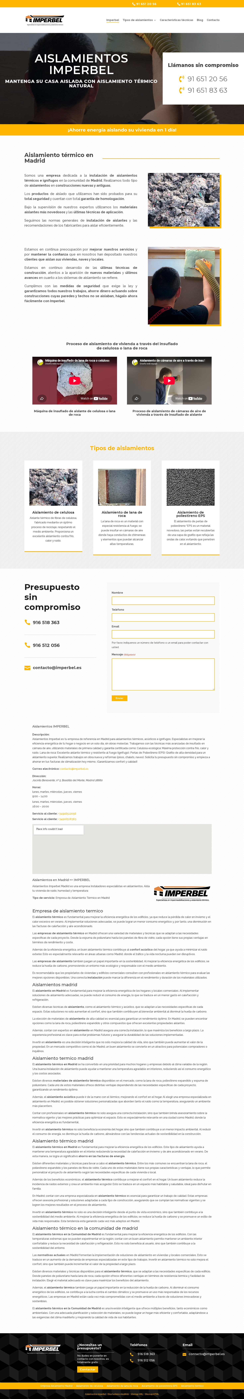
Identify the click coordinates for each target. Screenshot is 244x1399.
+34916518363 (67, 819)
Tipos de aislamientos (138, 20)
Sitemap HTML (152, 1394)
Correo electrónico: (45, 768)
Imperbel (112, 20)
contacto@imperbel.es (74, 768)
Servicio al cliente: (44, 813)
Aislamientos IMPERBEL (50, 726)
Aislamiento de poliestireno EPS (190, 514)
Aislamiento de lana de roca (122, 514)
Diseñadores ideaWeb (118, 1394)
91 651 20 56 (146, 4)
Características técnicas (176, 20)
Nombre (117, 592)
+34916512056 (67, 813)
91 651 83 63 (191, 4)
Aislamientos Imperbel (95, 1394)
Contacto (213, 20)
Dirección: (39, 776)
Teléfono (118, 609)
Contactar (87, 1369)
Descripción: (40, 734)
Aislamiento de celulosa (53, 512)
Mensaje (123, 654)
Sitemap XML (137, 1394)
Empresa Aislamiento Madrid (56, 1386)
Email (115, 626)
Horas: (36, 787)
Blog (200, 20)
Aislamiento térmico (192, 1386)
